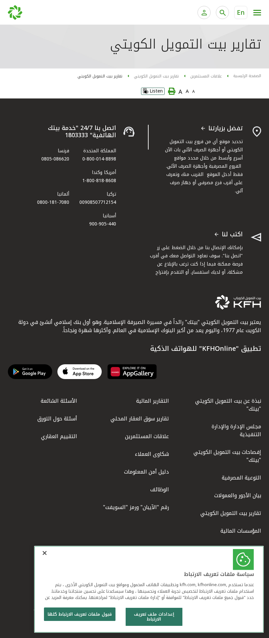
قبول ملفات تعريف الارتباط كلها (80, 614)
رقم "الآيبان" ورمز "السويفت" (136, 507)
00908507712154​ (97, 202)
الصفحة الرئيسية (247, 75)
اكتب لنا (232, 234)
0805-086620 (55, 159)
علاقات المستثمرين (206, 76)
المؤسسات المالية (240, 531)
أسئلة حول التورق (57, 419)
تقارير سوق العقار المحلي (140, 419)
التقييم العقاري (59, 436)
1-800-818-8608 (99, 180)
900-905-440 (102, 224)
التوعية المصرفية (241, 478)
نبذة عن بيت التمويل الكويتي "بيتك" (228, 405)
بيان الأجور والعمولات (237, 495)
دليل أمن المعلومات (146, 472)
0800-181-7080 (53, 202)
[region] (149, 589)
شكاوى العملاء (152, 454)
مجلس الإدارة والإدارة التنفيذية (236, 430)
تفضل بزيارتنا (225, 128)
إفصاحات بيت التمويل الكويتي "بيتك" (227, 456)
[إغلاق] (44, 553)
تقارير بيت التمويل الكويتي (156, 76)
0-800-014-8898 (99, 159)
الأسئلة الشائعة (59, 401)
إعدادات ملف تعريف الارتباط (154, 617)
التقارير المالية (152, 401)
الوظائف (159, 489)
